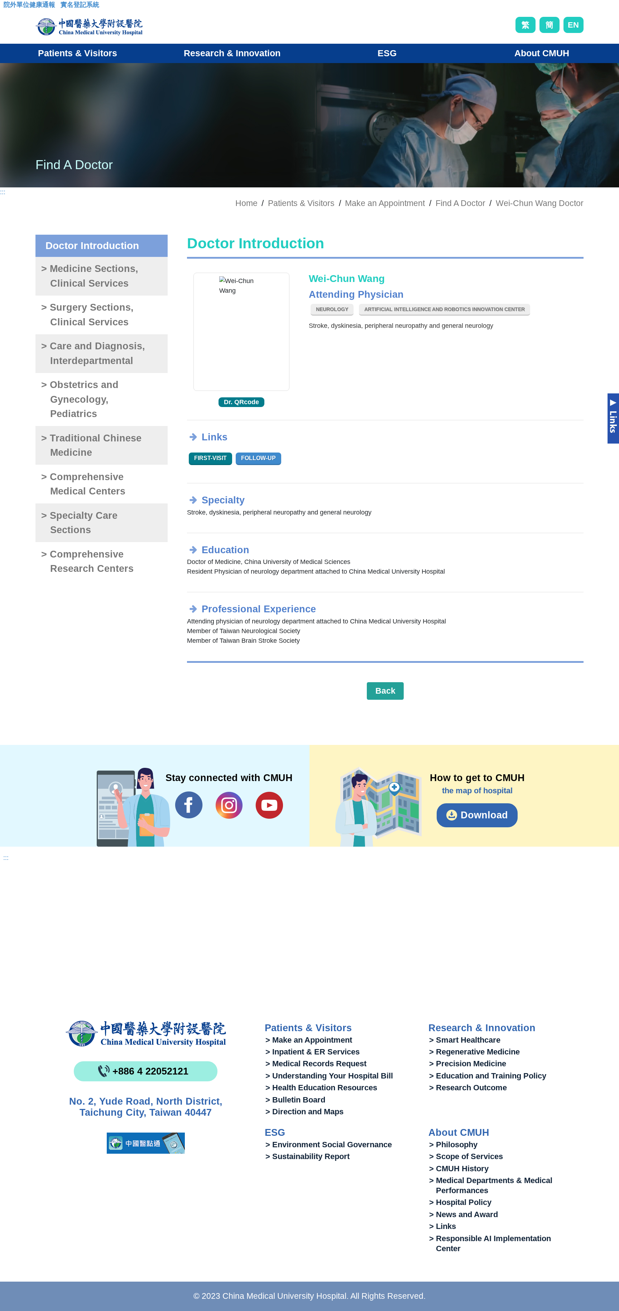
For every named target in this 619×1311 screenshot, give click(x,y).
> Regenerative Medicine (474, 1051)
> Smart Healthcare (464, 1039)
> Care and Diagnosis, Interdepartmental (93, 353)
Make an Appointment (385, 203)
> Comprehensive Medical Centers (83, 484)
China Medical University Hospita (146, 1034)
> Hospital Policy (460, 1202)
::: (9, 6)
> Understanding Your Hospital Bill (329, 1075)
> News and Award (463, 1214)
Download (484, 815)
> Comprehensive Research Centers (87, 561)
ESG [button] (387, 53)
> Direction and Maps (304, 1111)
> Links (442, 1226)
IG (229, 805)
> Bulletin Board (295, 1099)
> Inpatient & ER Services (312, 1051)
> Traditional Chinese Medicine (91, 445)
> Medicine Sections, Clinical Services (89, 276)
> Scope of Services (466, 1156)
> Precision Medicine (467, 1063)
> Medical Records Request (315, 1063)
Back (385, 690)
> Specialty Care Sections (79, 523)
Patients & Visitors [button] (77, 53)
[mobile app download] (146, 1143)
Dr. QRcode (241, 402)
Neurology (332, 309)
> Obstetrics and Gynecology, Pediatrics (80, 399)
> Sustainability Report (307, 1156)
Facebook (189, 805)
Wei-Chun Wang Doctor (540, 203)
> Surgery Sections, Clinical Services (87, 314)
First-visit (210, 458)
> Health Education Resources (321, 1087)
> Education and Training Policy (487, 1075)
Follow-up (258, 458)
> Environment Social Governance (328, 1144)
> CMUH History (459, 1168)
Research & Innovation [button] (232, 53)
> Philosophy (453, 1144)
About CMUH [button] (541, 53)
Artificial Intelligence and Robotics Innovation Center (444, 309)
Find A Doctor (460, 203)
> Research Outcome (468, 1087)
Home (246, 203)
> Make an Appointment (308, 1039)
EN (573, 24)
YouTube (269, 805)
